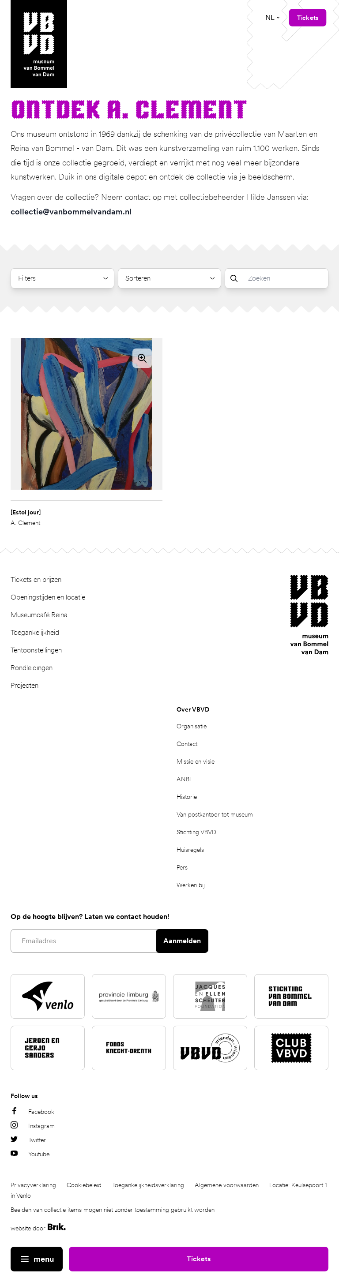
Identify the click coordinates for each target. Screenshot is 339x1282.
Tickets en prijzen (36, 579)
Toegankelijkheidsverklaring (148, 1184)
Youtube (38, 1154)
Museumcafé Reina (39, 615)
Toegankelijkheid (35, 632)
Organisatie (192, 726)
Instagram (41, 1125)
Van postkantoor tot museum (215, 814)
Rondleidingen (32, 667)
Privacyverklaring (33, 1184)
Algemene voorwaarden (227, 1184)
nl (270, 17)
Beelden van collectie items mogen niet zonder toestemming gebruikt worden (113, 1209)
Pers (182, 867)
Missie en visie (196, 761)
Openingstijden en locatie (48, 597)
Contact (187, 743)
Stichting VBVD (196, 832)
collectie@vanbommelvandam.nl (71, 211)
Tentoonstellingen (36, 650)
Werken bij (191, 884)
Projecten (24, 685)
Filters (27, 278)
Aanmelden (182, 941)
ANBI (184, 779)
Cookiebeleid (84, 1184)
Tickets (199, 1259)
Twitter (37, 1139)
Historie (187, 796)
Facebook (41, 1111)
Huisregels (190, 849)
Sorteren (138, 278)
